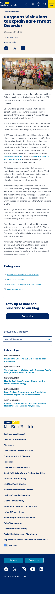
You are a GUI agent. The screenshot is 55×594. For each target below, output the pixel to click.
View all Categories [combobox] (13, 339)
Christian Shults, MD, (14, 156)
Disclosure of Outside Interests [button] (18, 450)
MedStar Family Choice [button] (15, 484)
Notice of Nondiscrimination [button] (17, 495)
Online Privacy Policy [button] (14, 500)
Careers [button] (13, 560)
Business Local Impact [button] (14, 434)
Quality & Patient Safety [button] (15, 528)
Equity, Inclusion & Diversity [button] (17, 456)
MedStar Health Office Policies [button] (18, 489)
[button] (26, 4)
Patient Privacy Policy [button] (14, 512)
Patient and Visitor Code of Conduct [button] (21, 506)
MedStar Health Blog (12, 11)
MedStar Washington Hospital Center (24, 284)
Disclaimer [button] (9, 445)
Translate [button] (12, 545)
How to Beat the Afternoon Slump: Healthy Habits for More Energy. (24, 382)
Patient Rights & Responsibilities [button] (19, 517)
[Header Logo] (9, 3)
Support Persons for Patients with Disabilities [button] (26, 539)
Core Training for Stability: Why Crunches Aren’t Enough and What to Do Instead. (27, 371)
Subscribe (28, 316)
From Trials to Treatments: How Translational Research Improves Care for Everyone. (25, 393)
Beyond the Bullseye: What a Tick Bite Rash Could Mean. (25, 360)
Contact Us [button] (34, 560)
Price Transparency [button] (13, 523)
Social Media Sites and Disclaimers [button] (20, 534)
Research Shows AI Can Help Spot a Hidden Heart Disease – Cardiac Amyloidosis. (25, 404)
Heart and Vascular (16, 279)
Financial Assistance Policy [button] (17, 467)
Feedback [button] (8, 461)
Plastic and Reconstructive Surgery (23, 274)
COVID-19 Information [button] (15, 439)
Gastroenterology (15, 289)
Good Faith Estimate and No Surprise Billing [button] (25, 473)
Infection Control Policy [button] (15, 478)
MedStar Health (13, 37)
